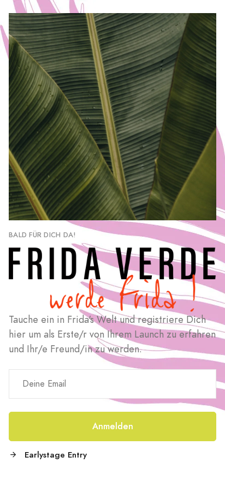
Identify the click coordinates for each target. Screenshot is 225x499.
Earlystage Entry (54, 454)
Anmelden (112, 426)
